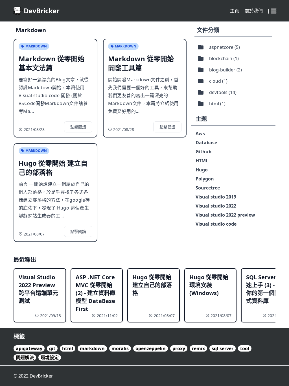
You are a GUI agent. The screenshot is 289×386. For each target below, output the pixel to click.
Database (206, 142)
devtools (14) (223, 92)
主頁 (234, 11)
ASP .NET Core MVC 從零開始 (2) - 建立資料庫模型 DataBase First (95, 293)
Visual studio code (216, 224)
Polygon (205, 179)
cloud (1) (218, 81)
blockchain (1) (224, 58)
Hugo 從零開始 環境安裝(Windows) (208, 285)
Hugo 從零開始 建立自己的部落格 (152, 285)
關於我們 (254, 11)
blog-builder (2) (225, 70)
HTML (202, 161)
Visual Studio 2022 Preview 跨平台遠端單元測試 (38, 289)
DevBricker (41, 376)
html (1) (217, 104)
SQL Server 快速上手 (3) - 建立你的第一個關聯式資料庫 (266, 289)
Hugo (202, 170)
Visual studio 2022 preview (225, 215)
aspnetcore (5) (224, 47)
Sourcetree (208, 188)
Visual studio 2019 (216, 197)
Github (203, 152)
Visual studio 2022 (216, 206)
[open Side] (274, 10)
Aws (200, 133)
